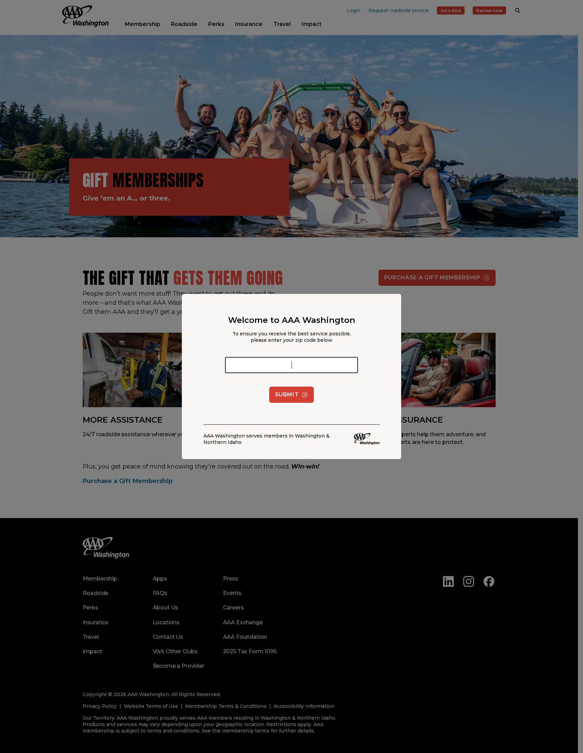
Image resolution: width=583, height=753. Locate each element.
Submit (287, 394)
